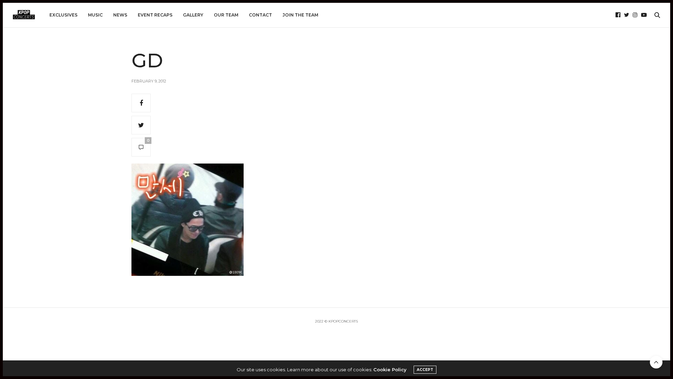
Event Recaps (155, 15)
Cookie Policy (390, 369)
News (120, 15)
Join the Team (300, 15)
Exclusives (63, 15)
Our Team (226, 15)
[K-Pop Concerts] (24, 15)
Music (95, 15)
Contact (260, 15)
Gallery (193, 15)
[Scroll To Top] (656, 362)
